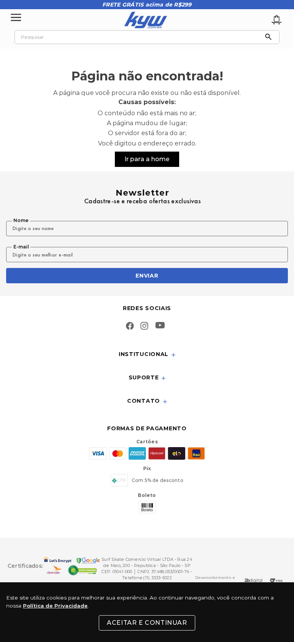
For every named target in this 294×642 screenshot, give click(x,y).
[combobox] (147, 37)
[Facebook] (129, 326)
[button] (147, 354)
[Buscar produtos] (270, 37)
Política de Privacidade (55, 606)
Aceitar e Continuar (147, 622)
